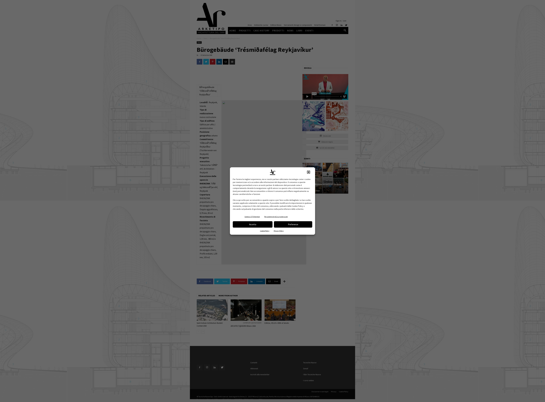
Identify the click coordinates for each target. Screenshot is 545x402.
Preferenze (293, 224)
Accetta (252, 224)
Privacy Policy (279, 231)
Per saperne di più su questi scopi (276, 217)
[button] (308, 172)
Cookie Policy (264, 231)
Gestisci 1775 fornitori (252, 217)
